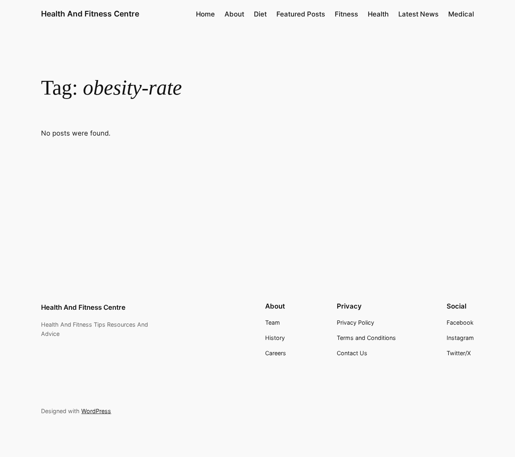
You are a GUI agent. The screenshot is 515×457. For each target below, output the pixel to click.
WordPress (96, 411)
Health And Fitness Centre (90, 14)
